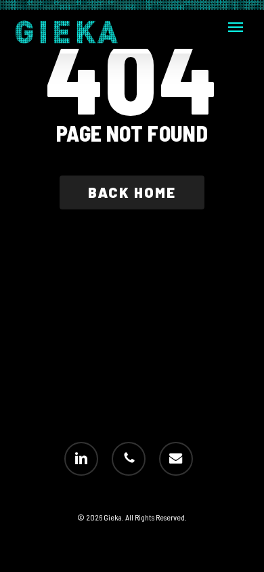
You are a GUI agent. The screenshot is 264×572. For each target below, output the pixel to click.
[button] (235, 27)
